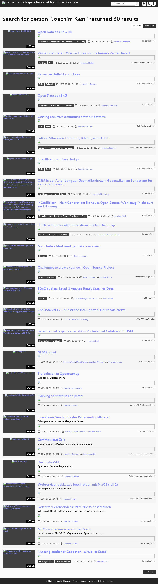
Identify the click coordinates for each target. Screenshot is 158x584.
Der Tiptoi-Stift (49, 462)
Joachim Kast (93, 341)
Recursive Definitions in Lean (59, 75)
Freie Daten (44, 341)
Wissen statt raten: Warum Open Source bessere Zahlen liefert (84, 53)
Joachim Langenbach (73, 388)
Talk (41, 84)
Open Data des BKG (52, 96)
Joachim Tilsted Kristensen (108, 235)
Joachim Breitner (90, 84)
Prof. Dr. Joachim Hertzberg (76, 320)
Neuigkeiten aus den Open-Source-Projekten (58, 216)
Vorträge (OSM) (46, 562)
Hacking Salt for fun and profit (60, 396)
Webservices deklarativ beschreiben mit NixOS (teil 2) (78, 485)
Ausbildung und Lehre (48, 194)
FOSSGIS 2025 (148, 41)
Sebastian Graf (89, 454)
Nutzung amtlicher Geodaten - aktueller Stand (72, 552)
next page (149, 26)
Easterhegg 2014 (147, 521)
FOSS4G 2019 (149, 256)
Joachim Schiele (70, 499)
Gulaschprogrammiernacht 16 (142, 454)
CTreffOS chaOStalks (145, 319)
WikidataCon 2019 (146, 362)
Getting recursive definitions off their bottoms (72, 117)
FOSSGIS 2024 (148, 105)
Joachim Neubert (96, 362)
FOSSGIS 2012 (148, 561)
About (75, 581)
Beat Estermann (115, 362)
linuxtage (51, 277)
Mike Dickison (82, 362)
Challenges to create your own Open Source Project (76, 268)
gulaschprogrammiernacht (61, 148)
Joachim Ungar (80, 256)
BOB (48, 127)
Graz (41, 277)
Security (42, 148)
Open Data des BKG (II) (55, 32)
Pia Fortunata (95, 432)
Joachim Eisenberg (122, 42)
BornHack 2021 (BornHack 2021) (53, 235)
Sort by (136, 26)
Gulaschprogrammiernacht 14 (142, 499)
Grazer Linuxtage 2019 (145, 277)
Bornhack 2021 (148, 234)
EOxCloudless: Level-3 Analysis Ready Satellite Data (75, 289)
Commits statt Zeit (51, 440)
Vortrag (42, 63)
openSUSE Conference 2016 (142, 405)
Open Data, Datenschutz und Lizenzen (55, 42)
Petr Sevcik (93, 299)
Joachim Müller (121, 216)
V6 (50, 63)
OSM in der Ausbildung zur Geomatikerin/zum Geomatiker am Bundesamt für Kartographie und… (95, 183)
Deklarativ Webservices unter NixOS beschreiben (74, 507)
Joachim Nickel (87, 63)
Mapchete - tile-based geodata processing (69, 247)
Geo (62, 194)
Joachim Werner (71, 406)
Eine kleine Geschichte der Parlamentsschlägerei (74, 417)
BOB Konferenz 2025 (146, 84)
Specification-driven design (58, 160)
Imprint (92, 581)
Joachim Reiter (105, 277)
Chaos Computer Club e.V (59, 581)
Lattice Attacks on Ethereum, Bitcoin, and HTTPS (73, 138)
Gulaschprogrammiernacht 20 (142, 147)
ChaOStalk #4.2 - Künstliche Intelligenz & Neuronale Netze (82, 310)
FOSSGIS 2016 (148, 340)
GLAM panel (47, 353)
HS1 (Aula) (80, 42)
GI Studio (57, 341)
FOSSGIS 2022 (148, 194)
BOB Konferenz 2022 (146, 169)
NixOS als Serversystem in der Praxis (64, 530)
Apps (83, 581)
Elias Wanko (108, 299)
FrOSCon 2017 (148, 388)
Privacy (101, 581)
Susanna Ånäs (69, 362)
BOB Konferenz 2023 (146, 126)
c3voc (110, 581)
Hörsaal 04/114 (63, 562)
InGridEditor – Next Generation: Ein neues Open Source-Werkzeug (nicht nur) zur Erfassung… (95, 205)
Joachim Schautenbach (75, 432)
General (42, 256)
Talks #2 (49, 84)
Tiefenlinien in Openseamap (58, 374)
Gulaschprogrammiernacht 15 (142, 476)
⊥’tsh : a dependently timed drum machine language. (77, 225)
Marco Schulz (89, 277)
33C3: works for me (146, 431)
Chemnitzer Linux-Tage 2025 (142, 62)
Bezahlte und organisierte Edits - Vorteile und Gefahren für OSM (85, 331)
